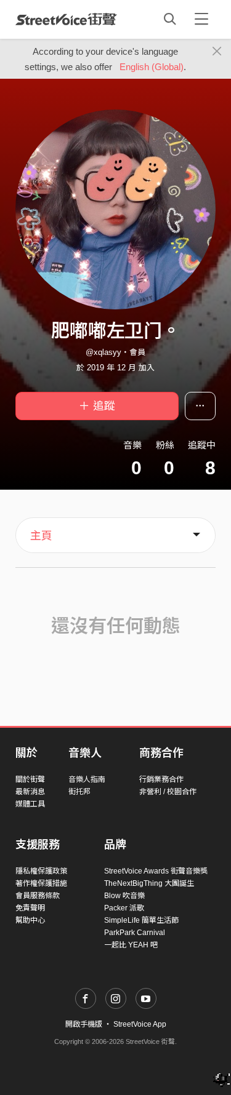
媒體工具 (30, 804)
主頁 (41, 536)
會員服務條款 (37, 895)
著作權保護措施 (41, 883)
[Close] (217, 51)
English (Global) (152, 67)
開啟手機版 (83, 1024)
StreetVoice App (139, 1024)
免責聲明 (30, 908)
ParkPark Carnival (134, 932)
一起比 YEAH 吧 (131, 945)
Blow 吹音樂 (124, 895)
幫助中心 (30, 920)
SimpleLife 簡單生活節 (141, 920)
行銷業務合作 (161, 779)
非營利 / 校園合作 (168, 791)
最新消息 (30, 791)
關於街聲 (30, 779)
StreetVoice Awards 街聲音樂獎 (156, 871)
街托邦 (79, 791)
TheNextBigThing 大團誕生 (149, 883)
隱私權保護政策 (41, 871)
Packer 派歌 (124, 908)
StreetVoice (66, 19)
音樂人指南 (86, 779)
